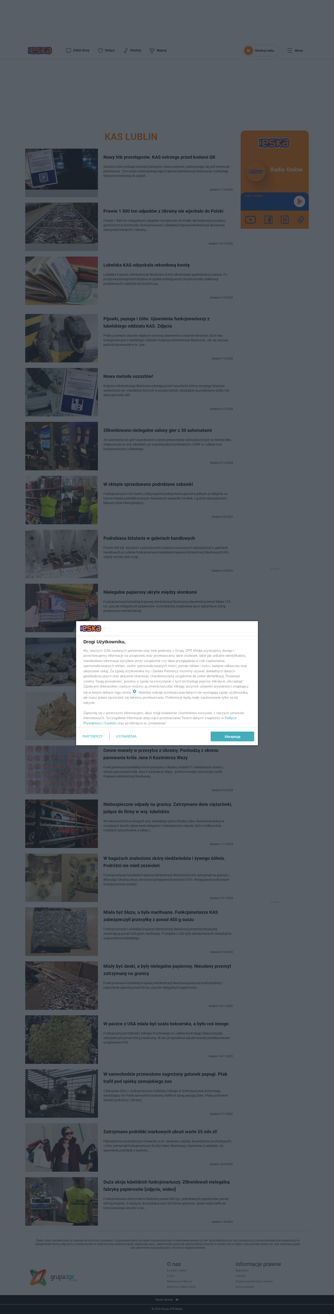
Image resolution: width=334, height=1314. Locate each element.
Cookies (110, 723)
